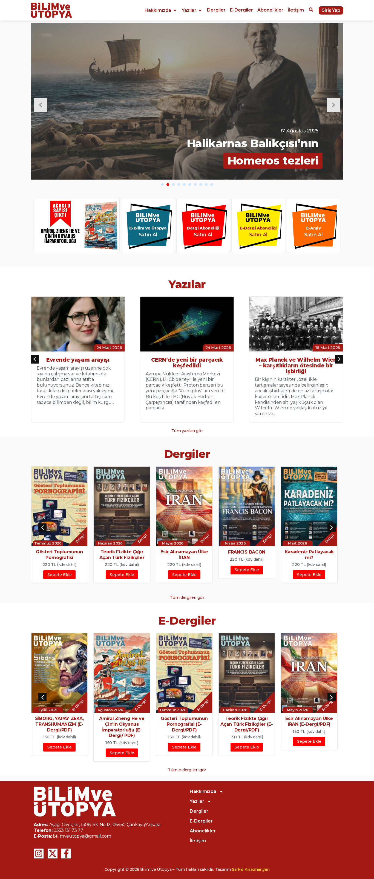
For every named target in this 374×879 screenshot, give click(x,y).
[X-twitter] (52, 853)
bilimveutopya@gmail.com (82, 836)
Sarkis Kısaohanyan (250, 869)
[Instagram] (39, 853)
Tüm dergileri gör (187, 597)
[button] (161, 10)
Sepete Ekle (59, 574)
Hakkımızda (203, 791)
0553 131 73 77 (68, 830)
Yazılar (197, 801)
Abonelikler (203, 830)
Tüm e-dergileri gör (187, 769)
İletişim (198, 840)
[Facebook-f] (66, 853)
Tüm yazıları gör (187, 430)
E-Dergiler (201, 821)
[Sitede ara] (311, 10)
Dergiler (199, 811)
